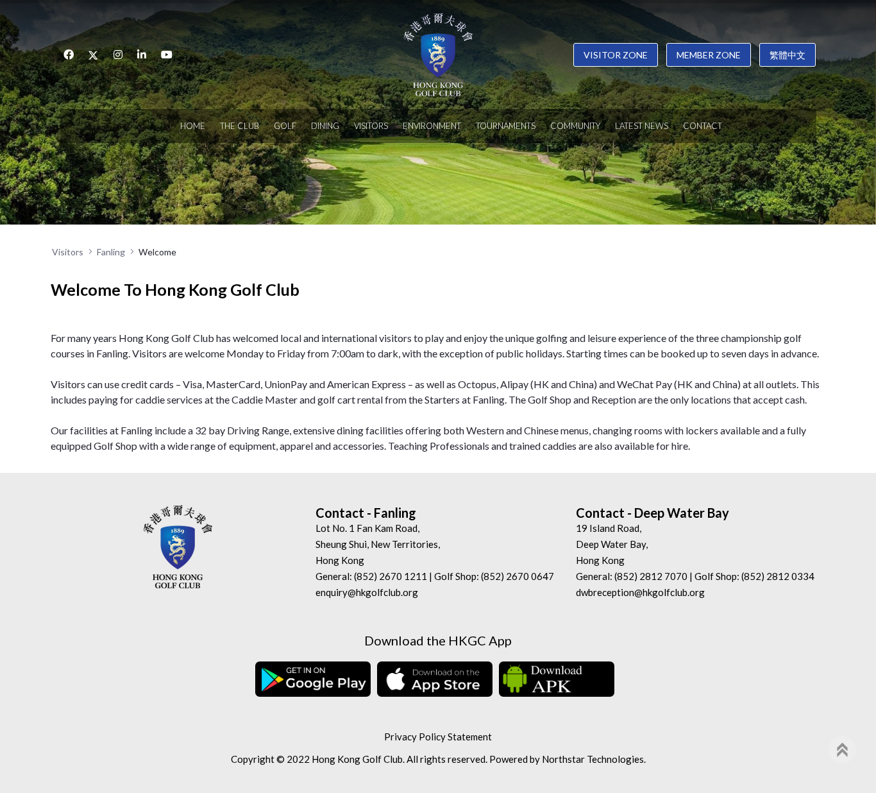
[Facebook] (68, 54)
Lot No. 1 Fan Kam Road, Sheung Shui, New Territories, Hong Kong (378, 544)
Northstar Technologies (593, 759)
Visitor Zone (616, 54)
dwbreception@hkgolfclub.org (640, 592)
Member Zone (709, 54)
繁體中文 (787, 54)
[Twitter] (93, 54)
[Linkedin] (141, 54)
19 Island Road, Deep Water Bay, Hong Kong (612, 544)
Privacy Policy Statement (438, 736)
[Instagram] (118, 54)
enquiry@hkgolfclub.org (367, 592)
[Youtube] (167, 54)
